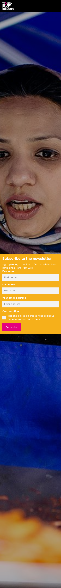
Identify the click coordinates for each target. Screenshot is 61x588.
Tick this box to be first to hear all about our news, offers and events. (31, 317)
